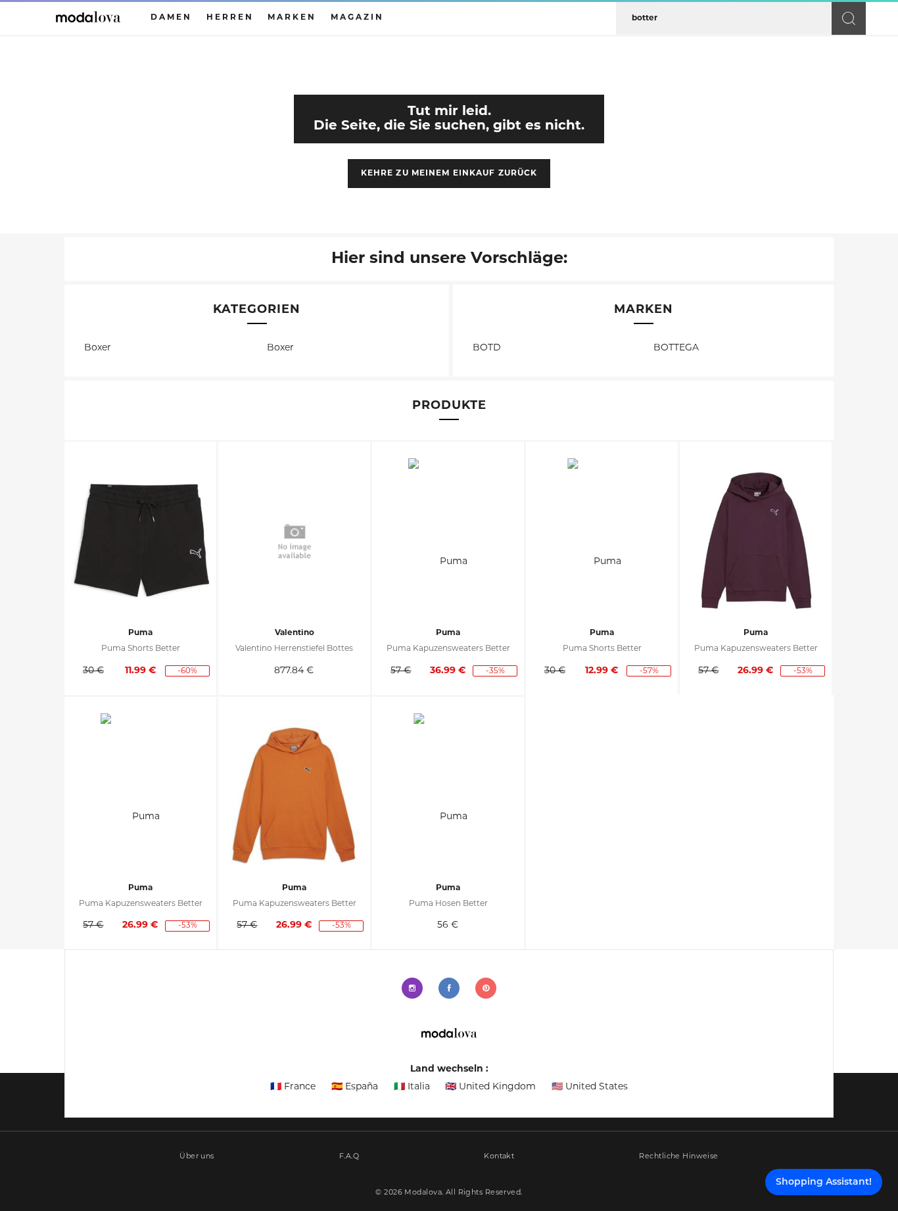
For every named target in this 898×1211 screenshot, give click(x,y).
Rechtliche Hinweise (678, 1156)
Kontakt (499, 1156)
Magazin (357, 18)
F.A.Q (349, 1156)
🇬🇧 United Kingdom (490, 1087)
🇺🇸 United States (590, 1087)
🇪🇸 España (354, 1087)
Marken (292, 18)
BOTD (487, 348)
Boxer (97, 348)
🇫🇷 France (293, 1087)
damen (171, 18)
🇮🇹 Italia (412, 1087)
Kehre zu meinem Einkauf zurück (449, 174)
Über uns (196, 1156)
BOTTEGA (676, 348)
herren (230, 18)
